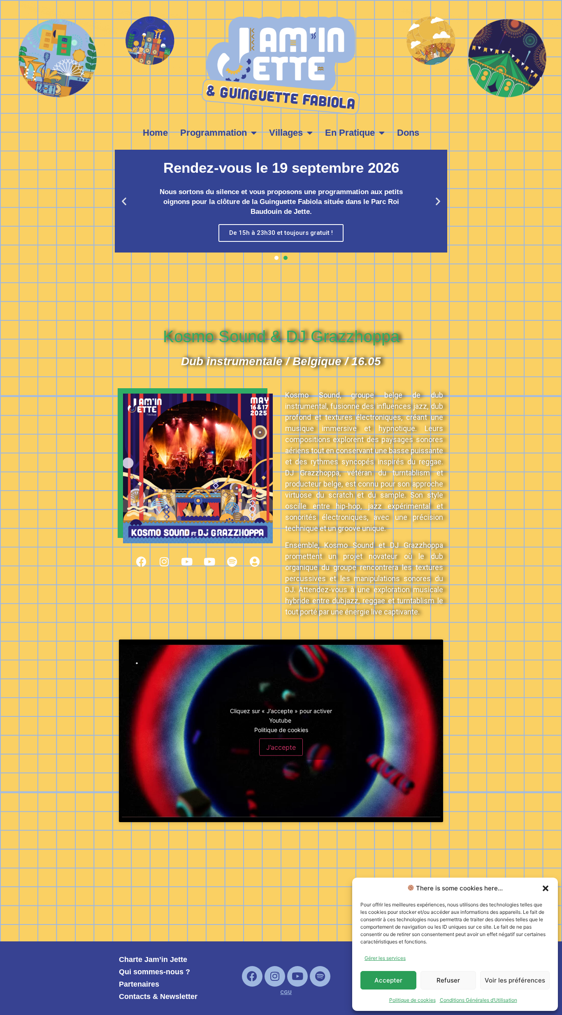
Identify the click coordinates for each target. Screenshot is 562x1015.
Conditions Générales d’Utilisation (478, 1000)
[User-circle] (254, 561)
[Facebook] (141, 561)
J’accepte (281, 747)
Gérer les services (385, 958)
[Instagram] (164, 561)
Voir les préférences (515, 980)
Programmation (213, 132)
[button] (545, 888)
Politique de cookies (412, 1000)
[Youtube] (186, 561)
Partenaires (139, 984)
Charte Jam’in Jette (153, 959)
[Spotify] (232, 561)
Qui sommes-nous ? (154, 972)
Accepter (388, 980)
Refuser (448, 980)
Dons (408, 132)
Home (155, 132)
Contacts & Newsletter (158, 996)
